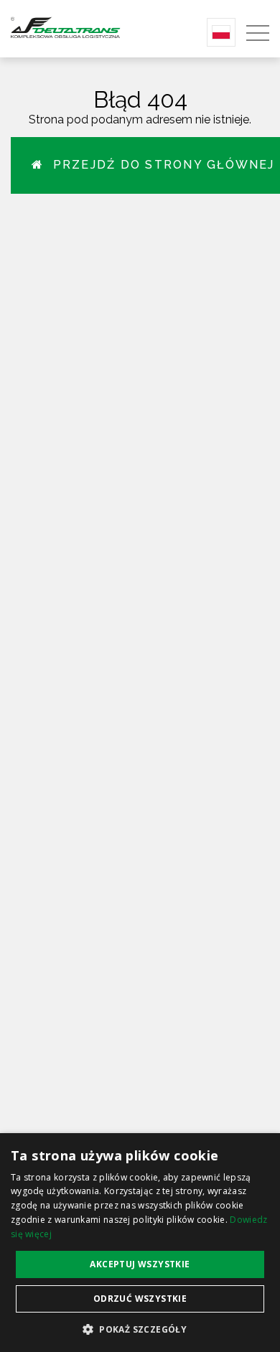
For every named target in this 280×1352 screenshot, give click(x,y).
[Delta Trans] (79, 28)
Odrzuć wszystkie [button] (140, 1298)
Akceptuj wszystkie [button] (140, 1264)
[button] (140, 1328)
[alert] (140, 1242)
